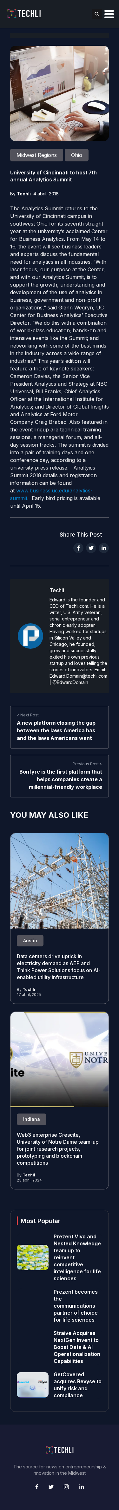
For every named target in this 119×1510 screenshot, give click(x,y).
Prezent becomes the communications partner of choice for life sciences (76, 1306)
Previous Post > (87, 764)
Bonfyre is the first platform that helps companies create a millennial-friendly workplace (60, 779)
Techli (24, 193)
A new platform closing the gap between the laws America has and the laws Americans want (56, 730)
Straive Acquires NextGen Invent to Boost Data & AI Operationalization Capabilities (77, 1347)
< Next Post (28, 715)
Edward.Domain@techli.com (78, 676)
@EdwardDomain (70, 682)
